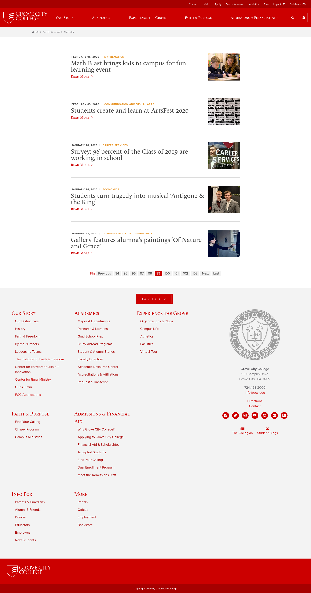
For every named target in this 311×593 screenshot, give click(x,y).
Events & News (51, 32)
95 (125, 273)
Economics (111, 189)
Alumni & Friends (27, 510)
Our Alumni (23, 387)
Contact (255, 406)
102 (185, 273)
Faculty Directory (90, 359)
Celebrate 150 (297, 4)
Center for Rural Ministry (33, 379)
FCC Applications (28, 395)
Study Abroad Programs (95, 344)
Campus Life (149, 329)
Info (37, 32)
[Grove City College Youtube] (255, 415)
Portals (83, 502)
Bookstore (85, 525)
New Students (25, 540)
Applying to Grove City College (101, 437)
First (93, 273)
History (20, 329)
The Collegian (242, 433)
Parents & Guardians (30, 502)
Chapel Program (27, 429)
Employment (87, 517)
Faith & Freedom (27, 336)
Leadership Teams (28, 352)
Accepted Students (92, 452)
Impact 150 (279, 4)
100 (167, 273)
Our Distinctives (27, 321)
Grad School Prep (90, 336)
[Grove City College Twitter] (235, 415)
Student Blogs (267, 433)
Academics (86, 313)
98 (150, 273)
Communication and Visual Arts (129, 104)
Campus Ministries (28, 437)
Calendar (69, 32)
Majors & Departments (94, 321)
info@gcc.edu (255, 393)
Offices (83, 510)
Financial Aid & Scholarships (98, 445)
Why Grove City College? (96, 429)
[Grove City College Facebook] (225, 415)
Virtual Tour (148, 352)
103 (195, 273)
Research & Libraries (93, 329)
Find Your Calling (27, 422)
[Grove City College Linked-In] (284, 415)
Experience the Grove (162, 313)
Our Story (23, 313)
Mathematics (114, 56)
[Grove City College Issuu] (264, 415)
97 (142, 273)
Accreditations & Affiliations (98, 374)
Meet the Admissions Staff (97, 475)
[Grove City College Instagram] (245, 415)
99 (158, 273)
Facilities (146, 344)
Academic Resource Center (98, 367)
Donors (20, 517)
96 (134, 273)
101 (176, 273)
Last (216, 273)
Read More (80, 76)
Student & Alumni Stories (96, 352)
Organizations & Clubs (156, 321)
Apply (218, 4)
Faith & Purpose (30, 414)
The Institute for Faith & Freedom (39, 359)
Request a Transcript (93, 382)
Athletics (254, 4)
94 (117, 273)
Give (266, 4)
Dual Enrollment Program (96, 467)
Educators (22, 525)
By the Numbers (27, 344)
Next (205, 273)
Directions (254, 401)
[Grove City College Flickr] (274, 415)
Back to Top (153, 299)
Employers (22, 532)
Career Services (115, 145)
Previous (104, 273)
